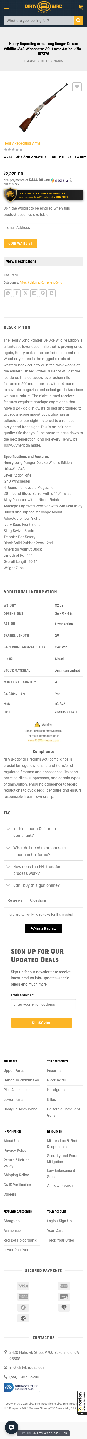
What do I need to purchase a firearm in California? (39, 851)
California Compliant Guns (45, 283)
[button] (82, 1403)
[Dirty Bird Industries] (43, 7)
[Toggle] (8, 829)
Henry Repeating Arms (22, 143)
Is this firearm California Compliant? (34, 832)
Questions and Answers (25, 157)
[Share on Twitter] (25, 293)
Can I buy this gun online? (36, 885)
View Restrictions (21, 261)
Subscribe (41, 1022)
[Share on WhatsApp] (8, 293)
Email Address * (22, 995)
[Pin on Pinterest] (43, 293)
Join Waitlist (20, 243)
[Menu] (6, 7)
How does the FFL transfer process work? (36, 870)
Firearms (30, 61)
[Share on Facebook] (17, 293)
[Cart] (81, 7)
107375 (58, 61)
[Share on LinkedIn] (52, 293)
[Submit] (78, 20)
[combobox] (39, 20)
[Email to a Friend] (34, 293)
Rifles (45, 61)
